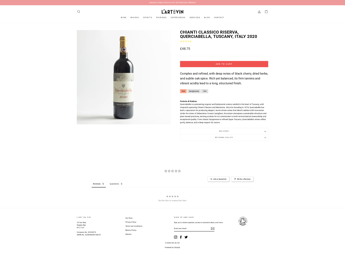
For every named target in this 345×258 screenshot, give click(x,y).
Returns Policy (224, 137)
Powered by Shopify (172, 247)
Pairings (161, 17)
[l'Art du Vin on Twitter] (186, 237)
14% (204, 91)
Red (183, 91)
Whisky (134, 17)
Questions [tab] (114, 183)
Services (195, 17)
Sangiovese (194, 91)
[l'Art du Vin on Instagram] (175, 237)
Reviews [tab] (97, 183)
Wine (123, 17)
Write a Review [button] (244, 179)
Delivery (224, 131)
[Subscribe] (212, 228)
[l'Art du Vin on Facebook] (180, 237)
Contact (219, 17)
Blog (207, 17)
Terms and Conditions (133, 226)
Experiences (178, 17)
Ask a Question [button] (220, 179)
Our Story (129, 218)
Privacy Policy (130, 222)
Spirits (147, 17)
